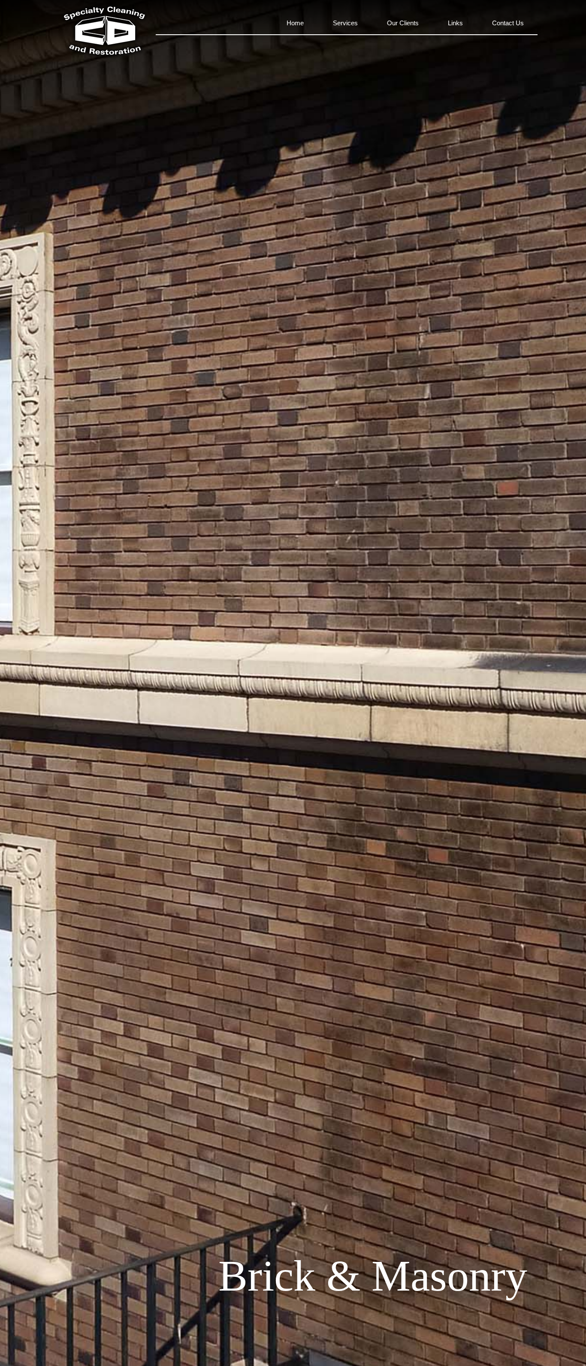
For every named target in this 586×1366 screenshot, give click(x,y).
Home (295, 23)
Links (455, 23)
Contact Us (508, 23)
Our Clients (403, 23)
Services (345, 23)
